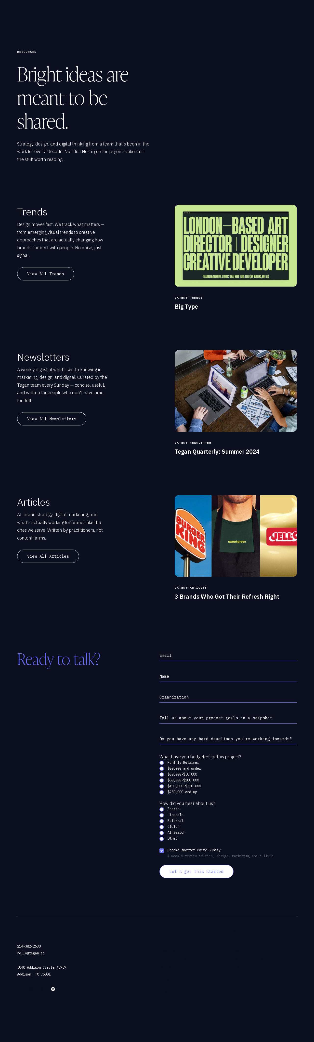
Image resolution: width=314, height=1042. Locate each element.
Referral (174, 821)
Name (164, 676)
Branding (167, 1007)
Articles (240, 1007)
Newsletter (242, 999)
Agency (167, 932)
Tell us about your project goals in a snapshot (215, 717)
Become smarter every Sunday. (194, 850)
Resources (243, 980)
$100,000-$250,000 (183, 786)
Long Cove (241, 950)
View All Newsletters (51, 418)
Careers (166, 942)
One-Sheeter (170, 966)
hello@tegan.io (31, 953)
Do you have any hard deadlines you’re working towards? (225, 738)
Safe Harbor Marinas (250, 942)
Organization (174, 697)
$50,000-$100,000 (182, 780)
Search (172, 809)
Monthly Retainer (182, 762)
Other (171, 838)
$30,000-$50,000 (181, 774)
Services (168, 980)
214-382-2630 (29, 946)
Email (165, 655)
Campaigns (168, 991)
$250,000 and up (181, 792)
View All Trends (45, 273)
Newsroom (167, 950)
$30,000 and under (183, 768)
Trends (238, 991)
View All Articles (48, 556)
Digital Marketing (176, 1015)
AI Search (175, 833)
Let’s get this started (196, 871)
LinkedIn (174, 815)
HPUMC (237, 966)
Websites (167, 999)
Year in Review (173, 958)
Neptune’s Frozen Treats (254, 958)
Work (237, 932)
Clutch (172, 827)
